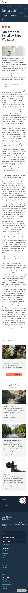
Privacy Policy (5, 527)
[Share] (2, 26)
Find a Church (5, 565)
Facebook (4, 555)
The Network (5, 553)
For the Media (5, 586)
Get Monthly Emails (8, 15)
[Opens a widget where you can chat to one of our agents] (22, 590)
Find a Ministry (5, 567)
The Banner (4, 579)
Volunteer (4, 572)
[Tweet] (6, 26)
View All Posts (13, 387)
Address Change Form (7, 581)
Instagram (4, 560)
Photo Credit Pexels (7, 340)
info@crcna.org (9, 537)
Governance (4, 588)
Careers (3, 574)
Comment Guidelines (6, 584)
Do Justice (5, 499)
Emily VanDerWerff (16, 138)
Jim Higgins (14, 91)
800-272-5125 (8, 533)
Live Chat (7, 541)
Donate (3, 569)
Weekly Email (5, 550)
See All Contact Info (6, 544)
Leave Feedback (14, 374)
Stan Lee (23, 324)
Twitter (3, 557)
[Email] (9, 26)
